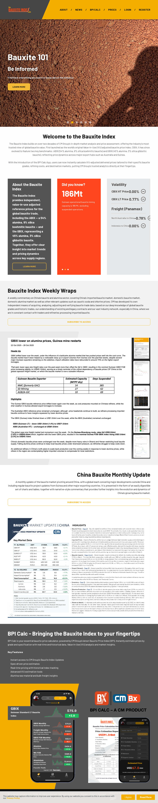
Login (127, 9)
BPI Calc (95, 9)
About (64, 9)
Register (144, 9)
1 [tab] (62, 269)
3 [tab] (68, 269)
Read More (146, 797)
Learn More (18, 86)
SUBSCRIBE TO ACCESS (79, 321)
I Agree (128, 797)
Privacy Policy (13, 798)
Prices (112, 9)
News (78, 9)
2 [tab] (65, 269)
